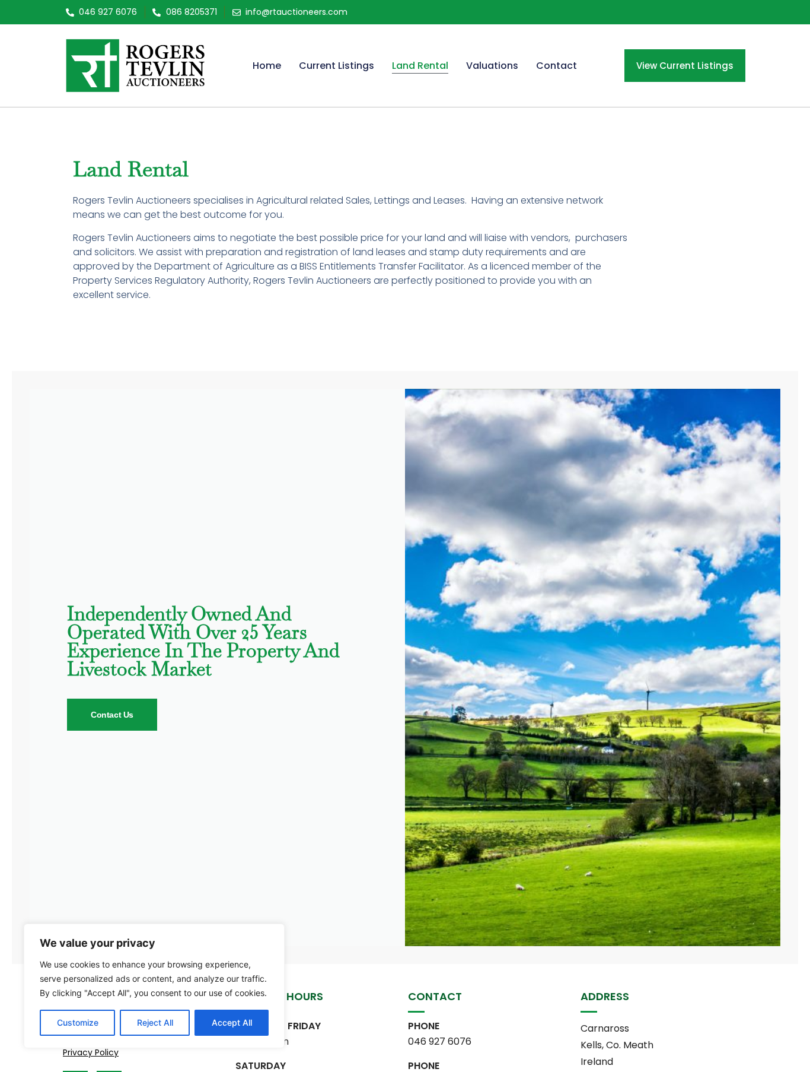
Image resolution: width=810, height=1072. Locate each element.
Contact (556, 65)
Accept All (232, 1022)
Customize (77, 1022)
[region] (154, 986)
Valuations (492, 65)
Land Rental (420, 65)
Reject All (155, 1022)
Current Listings (336, 65)
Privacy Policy (91, 1052)
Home (267, 65)
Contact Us (112, 714)
